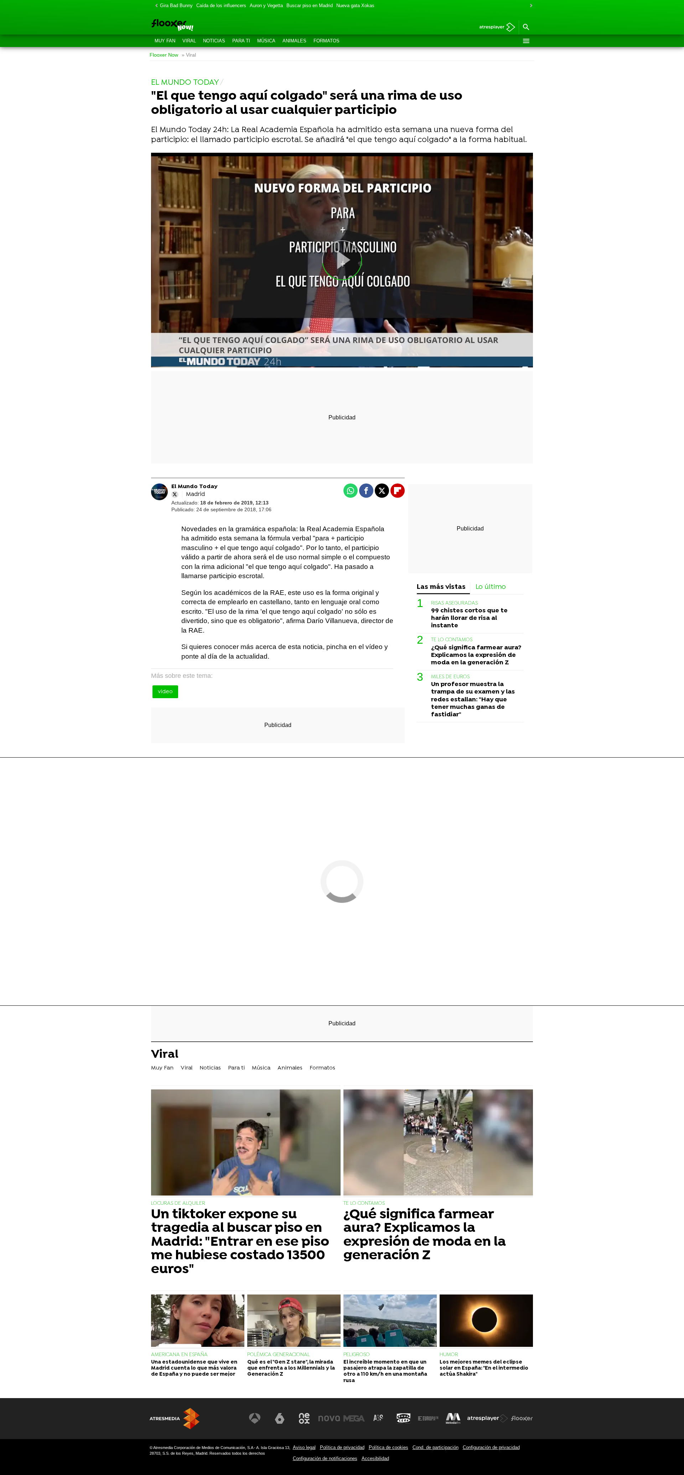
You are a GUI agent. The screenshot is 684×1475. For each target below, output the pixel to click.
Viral (189, 40)
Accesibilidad (375, 1458)
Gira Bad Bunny (176, 5)
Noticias (214, 40)
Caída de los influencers (221, 5)
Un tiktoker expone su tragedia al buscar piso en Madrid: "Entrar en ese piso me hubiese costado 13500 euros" (240, 1242)
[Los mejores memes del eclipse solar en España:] (486, 1321)
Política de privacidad (342, 1447)
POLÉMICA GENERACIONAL (278, 1355)
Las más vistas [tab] (441, 587)
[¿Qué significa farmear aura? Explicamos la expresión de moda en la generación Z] (438, 1143)
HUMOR (449, 1355)
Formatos (327, 40)
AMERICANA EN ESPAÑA (179, 1355)
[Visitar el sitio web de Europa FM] (428, 1418)
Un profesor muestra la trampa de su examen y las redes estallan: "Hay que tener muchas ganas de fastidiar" (473, 699)
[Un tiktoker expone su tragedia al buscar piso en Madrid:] (246, 1143)
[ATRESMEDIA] (175, 1418)
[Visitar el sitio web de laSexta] (279, 1418)
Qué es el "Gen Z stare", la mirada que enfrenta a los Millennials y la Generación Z (291, 1368)
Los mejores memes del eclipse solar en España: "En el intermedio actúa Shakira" (484, 1368)
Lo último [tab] (491, 587)
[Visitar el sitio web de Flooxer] (522, 1418)
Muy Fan (165, 40)
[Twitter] (174, 494)
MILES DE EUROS (450, 677)
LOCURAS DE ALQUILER (178, 1204)
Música (266, 40)
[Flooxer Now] (199, 26)
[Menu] (526, 41)
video (165, 691)
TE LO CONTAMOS (451, 640)
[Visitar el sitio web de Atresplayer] (487, 1418)
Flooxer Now (164, 55)
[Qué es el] (294, 1321)
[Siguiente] (529, 6)
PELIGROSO (356, 1355)
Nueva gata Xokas (355, 5)
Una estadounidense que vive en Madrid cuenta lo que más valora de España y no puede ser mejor (194, 1368)
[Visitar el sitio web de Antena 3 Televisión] (254, 1418)
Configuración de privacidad (491, 1447)
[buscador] (526, 27)
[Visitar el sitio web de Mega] (354, 1418)
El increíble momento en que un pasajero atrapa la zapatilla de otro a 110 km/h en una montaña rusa (385, 1371)
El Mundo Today (194, 486)
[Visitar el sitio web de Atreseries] (378, 1418)
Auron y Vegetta (266, 5)
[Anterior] (154, 6)
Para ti (241, 40)
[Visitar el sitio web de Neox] (304, 1418)
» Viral (189, 55)
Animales (294, 40)
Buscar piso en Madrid (309, 5)
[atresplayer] (494, 27)
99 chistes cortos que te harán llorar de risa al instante (469, 618)
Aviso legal (304, 1447)
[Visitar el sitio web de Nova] (329, 1418)
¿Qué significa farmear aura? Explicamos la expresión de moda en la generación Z (476, 655)
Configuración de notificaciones (325, 1458)
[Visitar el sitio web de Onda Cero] (403, 1418)
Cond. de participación (435, 1447)
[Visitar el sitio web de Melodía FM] (453, 1418)
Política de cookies (388, 1447)
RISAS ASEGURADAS (454, 603)
